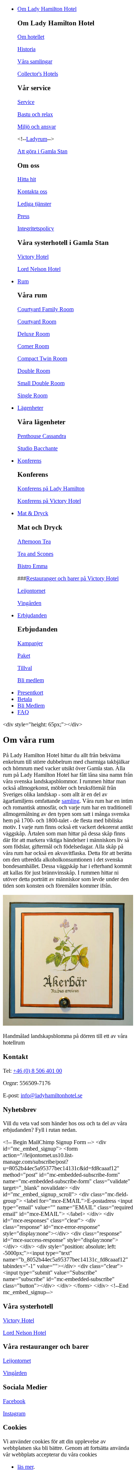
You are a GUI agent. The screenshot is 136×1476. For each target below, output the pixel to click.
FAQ (23, 712)
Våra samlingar (34, 61)
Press (23, 216)
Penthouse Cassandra (41, 436)
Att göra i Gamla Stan (42, 151)
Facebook (14, 1401)
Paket (23, 655)
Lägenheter (30, 408)
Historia (26, 49)
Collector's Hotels (37, 74)
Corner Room (33, 346)
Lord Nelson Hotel (39, 269)
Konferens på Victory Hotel (49, 501)
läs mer (25, 1467)
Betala (24, 699)
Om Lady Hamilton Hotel (47, 9)
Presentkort (30, 692)
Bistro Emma (32, 566)
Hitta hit (26, 179)
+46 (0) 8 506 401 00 (37, 1071)
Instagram (14, 1413)
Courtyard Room (36, 321)
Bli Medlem (31, 705)
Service (25, 102)
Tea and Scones (35, 554)
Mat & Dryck (32, 513)
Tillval (24, 668)
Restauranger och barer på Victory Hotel (72, 578)
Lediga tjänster (34, 204)
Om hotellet (30, 37)
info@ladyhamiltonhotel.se (51, 1095)
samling (70, 801)
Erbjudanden (32, 615)
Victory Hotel (33, 257)
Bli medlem (30, 680)
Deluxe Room (33, 334)
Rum (23, 281)
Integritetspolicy (35, 228)
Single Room (32, 395)
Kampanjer (30, 643)
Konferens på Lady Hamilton (51, 488)
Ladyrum (36, 139)
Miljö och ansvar (36, 127)
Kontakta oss (32, 191)
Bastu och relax (35, 114)
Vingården (29, 603)
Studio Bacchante (37, 448)
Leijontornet (31, 591)
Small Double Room (41, 383)
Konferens (29, 461)
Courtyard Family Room (45, 309)
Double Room (33, 371)
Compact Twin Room (42, 358)
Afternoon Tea (34, 541)
